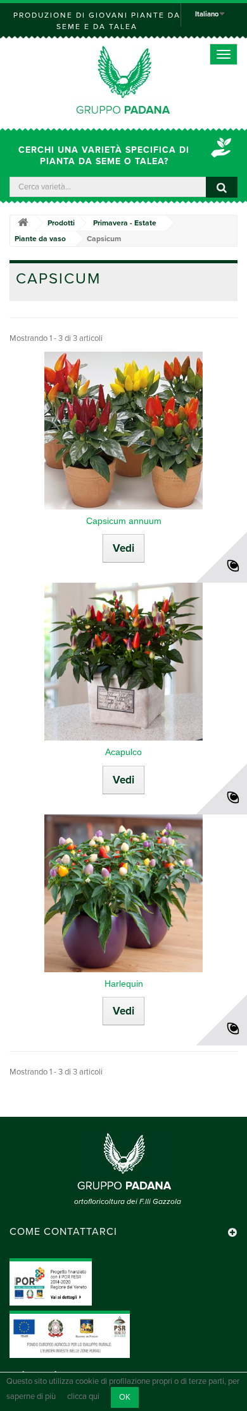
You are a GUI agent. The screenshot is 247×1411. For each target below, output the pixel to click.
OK (124, 1397)
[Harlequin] (124, 893)
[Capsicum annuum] (124, 430)
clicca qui (83, 1397)
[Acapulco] (124, 662)
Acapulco (123, 752)
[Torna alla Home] (23, 223)
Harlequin (123, 984)
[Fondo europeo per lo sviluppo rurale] (70, 1334)
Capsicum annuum (124, 521)
